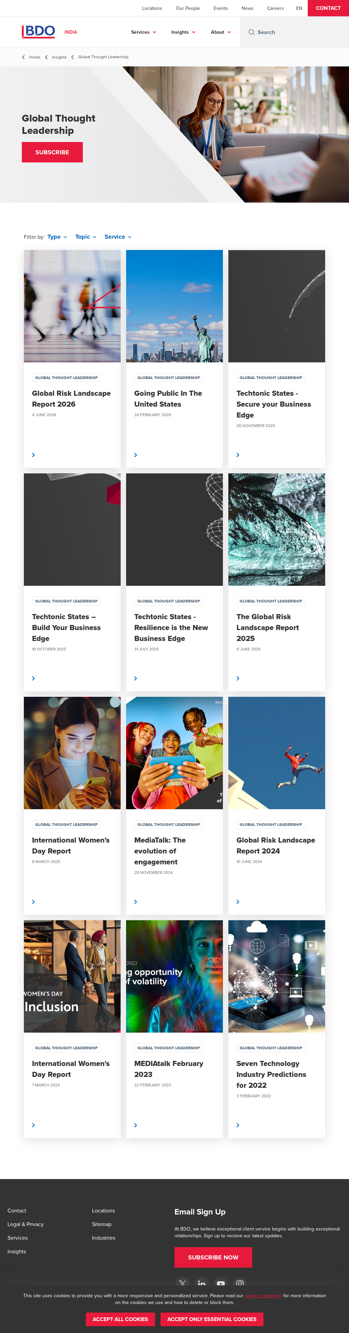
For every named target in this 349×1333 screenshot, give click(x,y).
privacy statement (263, 1295)
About (217, 32)
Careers (275, 8)
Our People (188, 8)
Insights (180, 32)
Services (140, 32)
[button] (328, 8)
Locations (152, 8)
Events (221, 8)
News (248, 8)
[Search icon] (251, 32)
